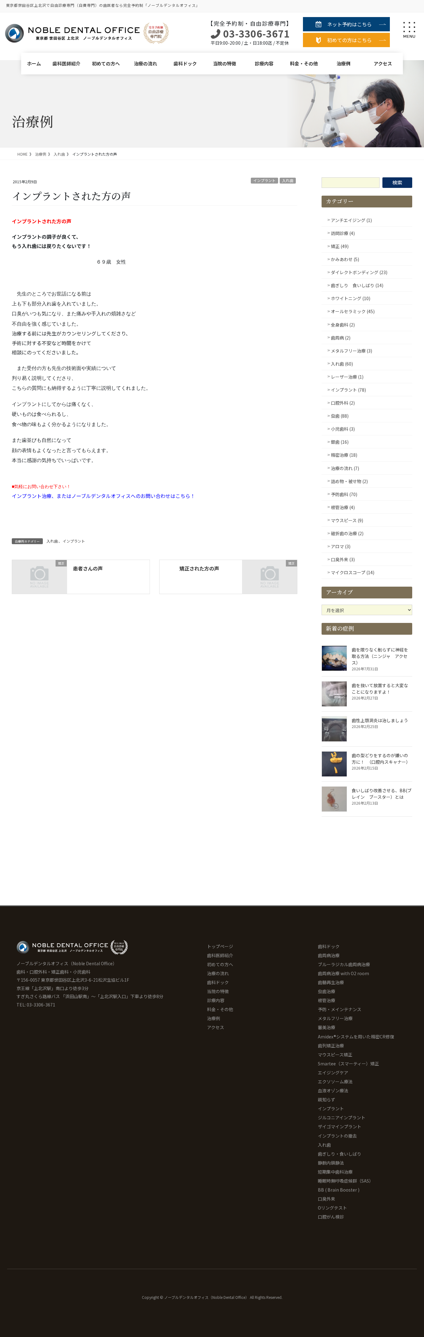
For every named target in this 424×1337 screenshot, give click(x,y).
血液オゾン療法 (333, 1090)
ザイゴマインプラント (339, 1126)
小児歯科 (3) (343, 429)
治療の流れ (145, 63)
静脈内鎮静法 (331, 1163)
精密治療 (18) (344, 455)
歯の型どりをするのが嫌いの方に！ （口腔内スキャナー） (381, 758)
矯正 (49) (340, 246)
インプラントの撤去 (337, 1136)
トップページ (220, 946)
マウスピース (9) (347, 520)
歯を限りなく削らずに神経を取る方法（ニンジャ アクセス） (380, 656)
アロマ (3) (340, 546)
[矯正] (39, 576)
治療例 (343, 63)
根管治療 (326, 1000)
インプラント (264, 180)
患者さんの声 (88, 568)
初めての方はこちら (349, 40)
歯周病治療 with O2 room (343, 973)
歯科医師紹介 (66, 63)
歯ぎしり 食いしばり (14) (357, 285)
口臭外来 (326, 1199)
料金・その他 (304, 63)
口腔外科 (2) (343, 403)
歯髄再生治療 (331, 982)
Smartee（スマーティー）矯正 (348, 1063)
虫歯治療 (326, 991)
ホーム (34, 63)
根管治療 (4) (343, 507)
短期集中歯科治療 (335, 1172)
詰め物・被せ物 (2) (349, 481)
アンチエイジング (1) (351, 220)
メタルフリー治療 (335, 1018)
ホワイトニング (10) (350, 298)
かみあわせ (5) (345, 259)
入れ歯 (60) (342, 364)
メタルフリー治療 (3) (351, 351)
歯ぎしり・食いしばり (339, 1154)
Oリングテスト (332, 1208)
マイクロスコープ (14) (352, 572)
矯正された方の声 (199, 568)
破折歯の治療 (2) (347, 533)
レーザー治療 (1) (347, 377)
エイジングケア (333, 1072)
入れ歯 (287, 180)
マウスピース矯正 (335, 1054)
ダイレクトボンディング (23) (359, 272)
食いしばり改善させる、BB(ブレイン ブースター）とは (382, 793)
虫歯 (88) (340, 416)
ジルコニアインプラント (341, 1117)
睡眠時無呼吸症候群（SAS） (345, 1181)
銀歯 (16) (340, 442)
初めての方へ (106, 63)
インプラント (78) (348, 390)
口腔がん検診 (331, 1217)
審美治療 (326, 1027)
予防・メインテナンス (339, 1009)
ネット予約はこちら (349, 24)
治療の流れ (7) (345, 468)
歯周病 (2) (340, 338)
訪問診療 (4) (343, 233)
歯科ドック (185, 63)
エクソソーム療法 (335, 1081)
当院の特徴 (224, 63)
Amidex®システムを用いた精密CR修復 (356, 1036)
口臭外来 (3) (343, 559)
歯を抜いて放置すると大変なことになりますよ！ (380, 688)
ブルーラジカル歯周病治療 (344, 964)
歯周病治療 (329, 955)
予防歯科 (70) (344, 494)
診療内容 (264, 63)
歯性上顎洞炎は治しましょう (380, 720)
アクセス (383, 63)
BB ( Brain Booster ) (338, 1190)
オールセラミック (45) (353, 311)
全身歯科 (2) (343, 325)
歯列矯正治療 (331, 1045)
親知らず (326, 1099)
